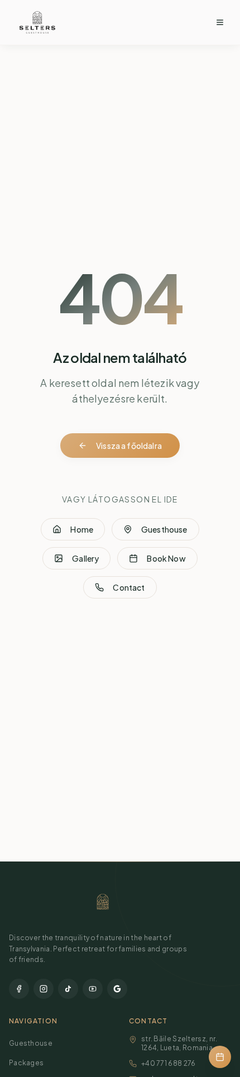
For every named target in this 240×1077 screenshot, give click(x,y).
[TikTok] (68, 989)
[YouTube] (93, 989)
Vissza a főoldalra (129, 446)
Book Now (166, 558)
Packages (26, 1063)
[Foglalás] (220, 1057)
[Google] (117, 989)
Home (81, 529)
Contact (129, 587)
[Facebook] (19, 989)
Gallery (85, 558)
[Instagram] (43, 989)
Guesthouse (164, 529)
